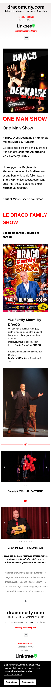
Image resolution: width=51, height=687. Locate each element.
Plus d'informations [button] (13, 674)
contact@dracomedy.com (26, 31)
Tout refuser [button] (11, 682)
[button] (26, 38)
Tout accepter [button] (28, 682)
